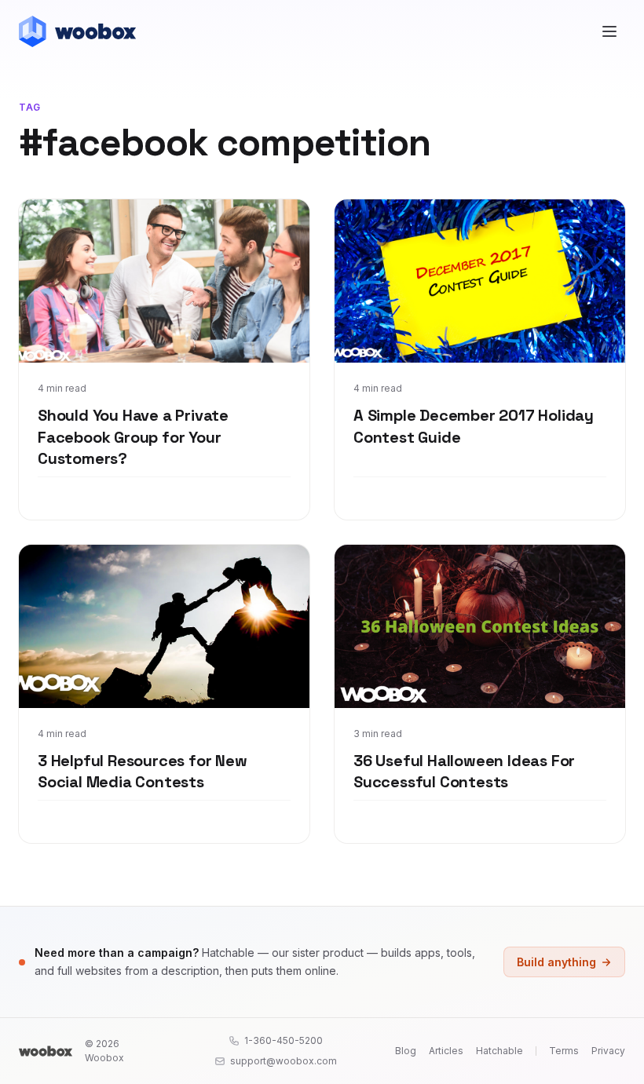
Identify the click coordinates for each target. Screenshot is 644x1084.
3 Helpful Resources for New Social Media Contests (142, 771)
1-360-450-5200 (283, 1040)
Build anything (556, 962)
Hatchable (499, 1051)
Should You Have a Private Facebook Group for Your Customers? (133, 437)
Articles (446, 1051)
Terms (564, 1051)
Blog (405, 1051)
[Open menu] (609, 31)
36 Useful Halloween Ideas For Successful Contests (464, 771)
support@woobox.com (283, 1061)
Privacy (608, 1051)
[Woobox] (45, 1051)
